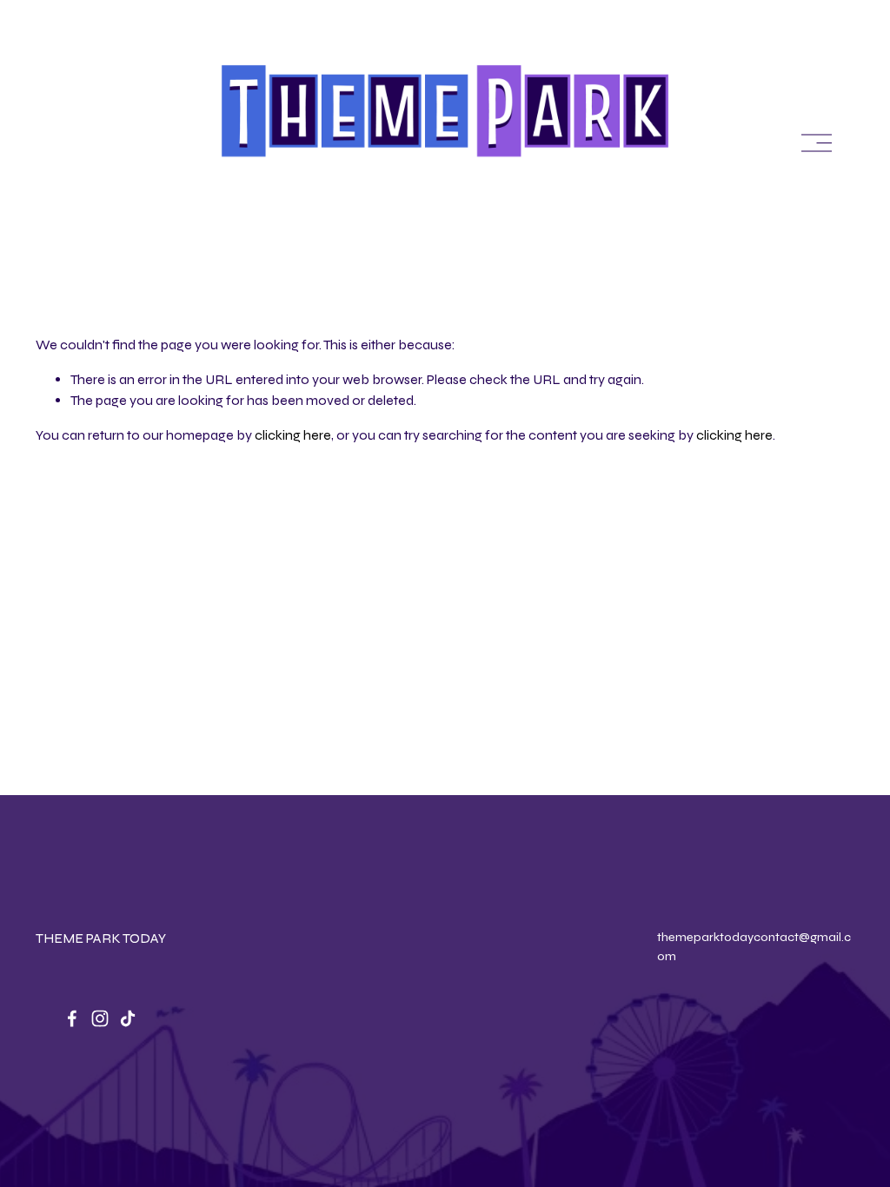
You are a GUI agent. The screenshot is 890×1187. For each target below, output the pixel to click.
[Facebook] (72, 1018)
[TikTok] (127, 1018)
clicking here (293, 435)
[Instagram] (100, 1018)
